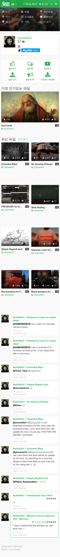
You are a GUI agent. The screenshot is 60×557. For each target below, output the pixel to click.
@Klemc (17, 405)
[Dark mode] (51, 4)
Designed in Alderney (11, 546)
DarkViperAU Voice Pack (39, 495)
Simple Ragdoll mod (37, 384)
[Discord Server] (23, 41)
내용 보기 (19, 330)
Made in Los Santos (11, 549)
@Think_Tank (20, 370)
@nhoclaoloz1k (21, 387)
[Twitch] (19, 41)
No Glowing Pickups (37, 401)
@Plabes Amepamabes (25, 481)
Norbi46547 (25, 38)
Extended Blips (35, 367)
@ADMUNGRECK (22, 323)
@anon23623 (20, 422)
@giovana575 (20, 452)
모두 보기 (22, 139)
